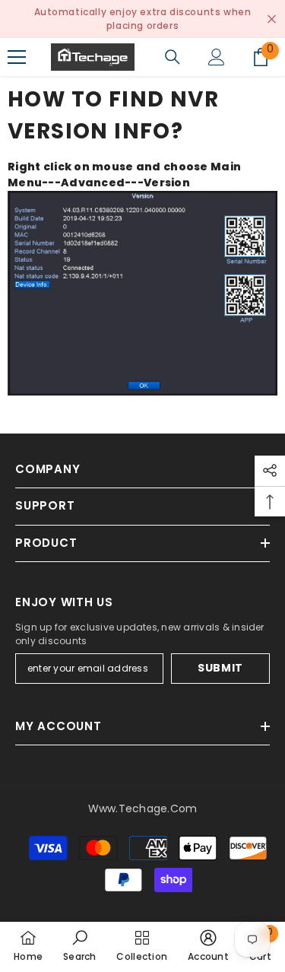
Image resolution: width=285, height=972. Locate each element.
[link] (80, 947)
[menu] (17, 57)
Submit (220, 667)
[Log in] (216, 57)
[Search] (172, 57)
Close (271, 19)
